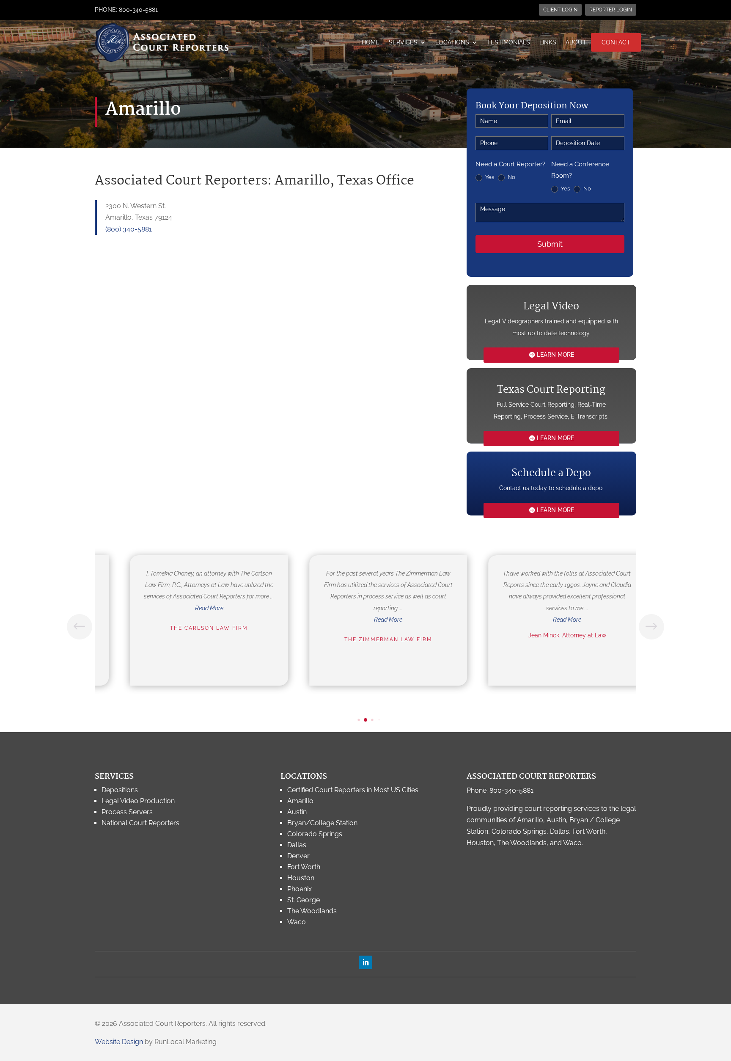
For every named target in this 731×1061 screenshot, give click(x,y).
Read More (187, 608)
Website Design (119, 1042)
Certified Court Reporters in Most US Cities (352, 790)
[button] (651, 626)
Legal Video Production (138, 801)
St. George (303, 900)
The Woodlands (312, 911)
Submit (550, 244)
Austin (297, 812)
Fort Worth (303, 867)
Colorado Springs (314, 834)
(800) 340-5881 (128, 229)
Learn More (555, 354)
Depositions (120, 790)
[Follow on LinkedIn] (365, 962)
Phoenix (299, 889)
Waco (296, 922)
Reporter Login (610, 10)
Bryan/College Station (322, 823)
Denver (298, 856)
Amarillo (300, 801)
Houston (300, 878)
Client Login (560, 10)
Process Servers (127, 812)
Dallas (296, 845)
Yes (489, 177)
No (510, 177)
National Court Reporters (140, 823)
